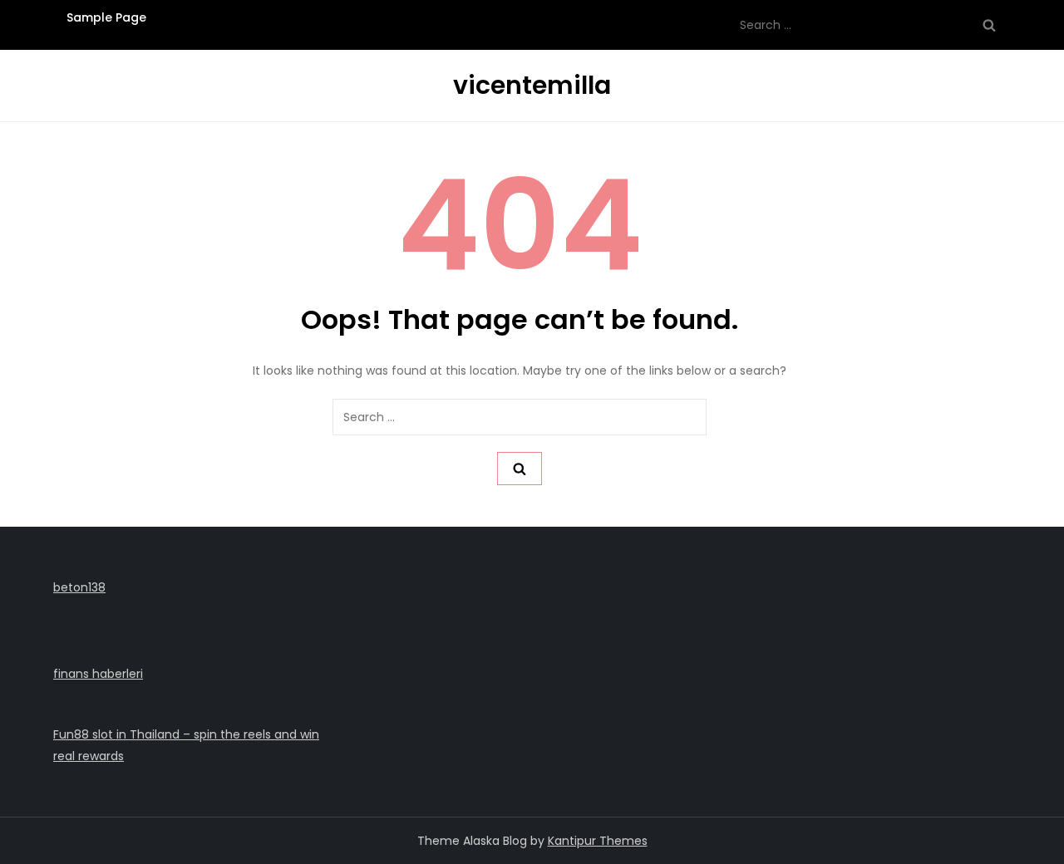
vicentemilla (532, 85)
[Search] (989, 25)
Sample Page (106, 17)
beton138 (79, 587)
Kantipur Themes (598, 840)
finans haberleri (98, 673)
